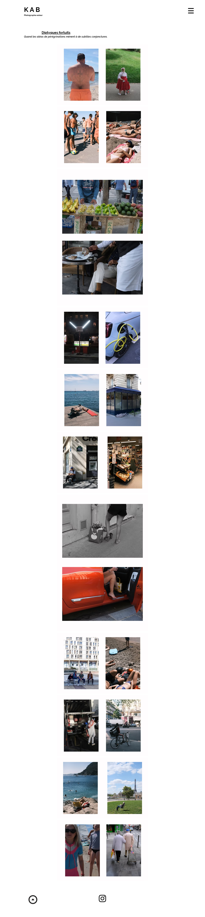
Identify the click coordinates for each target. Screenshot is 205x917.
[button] (191, 10)
